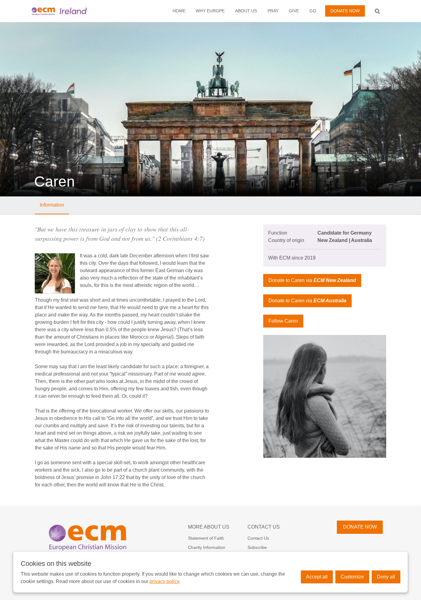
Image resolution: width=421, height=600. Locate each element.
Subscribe (257, 547)
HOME (179, 10)
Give (294, 10)
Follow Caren (283, 321)
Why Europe (210, 10)
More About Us (208, 527)
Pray (273, 10)
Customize (352, 576)
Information (52, 204)
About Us (246, 10)
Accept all (317, 576)
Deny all (386, 576)
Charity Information (206, 547)
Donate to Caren (312, 280)
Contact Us (263, 527)
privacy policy (164, 581)
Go (312, 10)
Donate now (345, 10)
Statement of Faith (206, 538)
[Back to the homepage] (69, 11)
